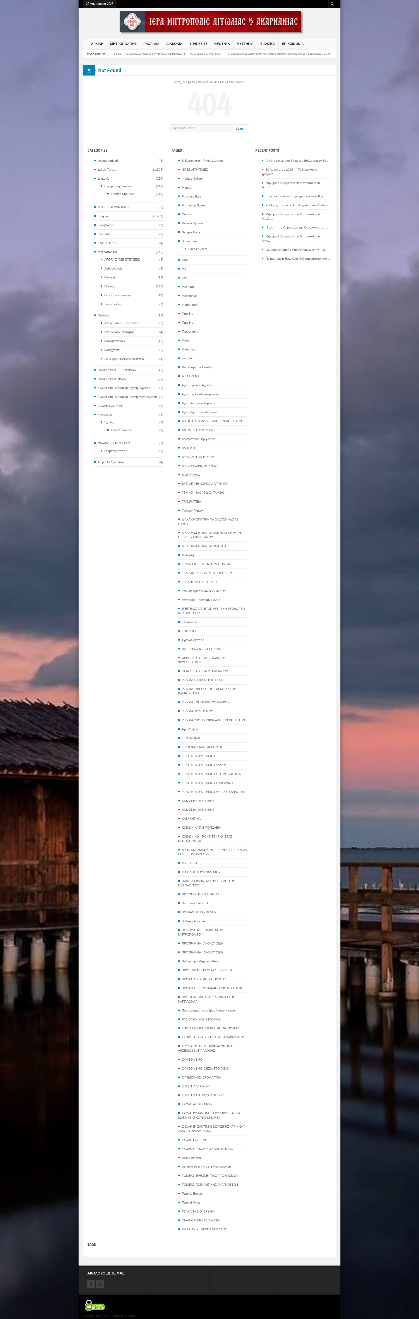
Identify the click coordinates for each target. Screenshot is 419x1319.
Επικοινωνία (190, 622)
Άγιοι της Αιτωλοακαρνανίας (201, 394)
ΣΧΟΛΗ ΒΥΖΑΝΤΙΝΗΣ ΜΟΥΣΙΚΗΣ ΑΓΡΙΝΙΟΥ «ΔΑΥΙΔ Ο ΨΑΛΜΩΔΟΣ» (211, 1129)
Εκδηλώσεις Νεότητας (119, 332)
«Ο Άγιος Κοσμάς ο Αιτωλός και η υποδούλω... (298, 205)
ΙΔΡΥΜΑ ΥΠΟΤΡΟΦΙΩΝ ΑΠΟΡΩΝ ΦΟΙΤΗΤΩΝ (213, 720)
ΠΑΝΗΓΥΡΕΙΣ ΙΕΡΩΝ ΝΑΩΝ (117, 370)
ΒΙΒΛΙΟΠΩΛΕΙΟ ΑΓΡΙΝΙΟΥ (200, 465)
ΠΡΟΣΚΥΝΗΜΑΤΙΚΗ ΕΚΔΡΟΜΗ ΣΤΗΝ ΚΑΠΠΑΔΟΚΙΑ (206, 999)
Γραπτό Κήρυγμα (122, 194)
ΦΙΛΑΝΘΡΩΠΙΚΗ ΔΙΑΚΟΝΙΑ (201, 1220)
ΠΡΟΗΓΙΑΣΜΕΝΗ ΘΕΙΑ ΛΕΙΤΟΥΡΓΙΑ (207, 970)
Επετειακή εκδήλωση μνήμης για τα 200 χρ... (296, 196)
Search (241, 128)
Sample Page (191, 232)
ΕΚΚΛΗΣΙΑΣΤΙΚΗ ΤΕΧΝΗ (199, 582)
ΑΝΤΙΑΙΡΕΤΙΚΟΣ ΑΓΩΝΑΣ (199, 430)
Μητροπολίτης (108, 252)
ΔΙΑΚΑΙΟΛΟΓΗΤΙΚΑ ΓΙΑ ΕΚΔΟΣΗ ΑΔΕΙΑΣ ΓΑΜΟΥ (208, 522)
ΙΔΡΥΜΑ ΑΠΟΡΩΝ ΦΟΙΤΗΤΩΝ (202, 680)
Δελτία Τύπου (107, 169)
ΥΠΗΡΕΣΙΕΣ (198, 44)
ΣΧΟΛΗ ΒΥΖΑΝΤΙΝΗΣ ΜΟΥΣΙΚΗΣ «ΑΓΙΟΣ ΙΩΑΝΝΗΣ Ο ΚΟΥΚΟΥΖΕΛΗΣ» (209, 1115)
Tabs (185, 260)
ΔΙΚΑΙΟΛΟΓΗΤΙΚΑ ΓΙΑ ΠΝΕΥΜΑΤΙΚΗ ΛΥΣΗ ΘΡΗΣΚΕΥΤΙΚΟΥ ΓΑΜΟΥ (209, 535)
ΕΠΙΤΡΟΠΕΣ (190, 631)
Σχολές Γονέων (121, 430)
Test (184, 278)
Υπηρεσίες (105, 414)
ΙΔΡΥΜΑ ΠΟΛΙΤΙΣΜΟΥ (197, 711)
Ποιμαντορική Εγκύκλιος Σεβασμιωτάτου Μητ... (298, 258)
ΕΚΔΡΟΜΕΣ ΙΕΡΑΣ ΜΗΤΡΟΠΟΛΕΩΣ (207, 573)
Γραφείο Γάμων (192, 510)
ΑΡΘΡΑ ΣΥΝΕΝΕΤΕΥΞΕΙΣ (122, 259)
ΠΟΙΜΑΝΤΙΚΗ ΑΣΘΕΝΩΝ (199, 912)
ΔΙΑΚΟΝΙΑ (174, 44)
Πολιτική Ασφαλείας (195, 921)
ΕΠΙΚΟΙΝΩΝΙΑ (293, 44)
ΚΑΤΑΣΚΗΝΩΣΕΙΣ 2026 (198, 800)
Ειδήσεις (103, 216)
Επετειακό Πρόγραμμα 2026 (201, 599)
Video (186, 340)
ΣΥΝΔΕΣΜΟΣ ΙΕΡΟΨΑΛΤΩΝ (202, 1077)
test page (188, 287)
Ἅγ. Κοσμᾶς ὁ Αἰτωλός (197, 367)
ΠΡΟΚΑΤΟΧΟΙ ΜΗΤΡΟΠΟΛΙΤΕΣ (204, 979)
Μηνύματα (111, 286)
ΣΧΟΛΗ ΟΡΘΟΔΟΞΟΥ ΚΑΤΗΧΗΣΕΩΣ (208, 1149)
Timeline (187, 313)
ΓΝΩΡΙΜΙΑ (151, 44)
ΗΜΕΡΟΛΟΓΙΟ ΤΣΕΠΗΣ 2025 (202, 649)
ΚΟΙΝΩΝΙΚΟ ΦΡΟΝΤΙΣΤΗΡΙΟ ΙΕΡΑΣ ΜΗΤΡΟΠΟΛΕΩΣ (205, 839)
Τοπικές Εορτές (192, 1193)
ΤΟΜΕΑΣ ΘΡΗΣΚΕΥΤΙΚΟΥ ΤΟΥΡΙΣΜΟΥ (210, 1175)
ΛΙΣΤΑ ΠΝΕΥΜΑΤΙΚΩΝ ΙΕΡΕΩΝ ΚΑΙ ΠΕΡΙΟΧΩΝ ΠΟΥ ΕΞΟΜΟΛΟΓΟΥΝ (212, 852)
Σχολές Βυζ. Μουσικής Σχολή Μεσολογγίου (127, 396)
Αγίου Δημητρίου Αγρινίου (199, 412)
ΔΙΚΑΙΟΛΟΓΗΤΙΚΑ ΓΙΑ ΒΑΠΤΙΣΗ (204, 546)
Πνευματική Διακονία (118, 186)
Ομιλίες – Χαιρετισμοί (118, 295)
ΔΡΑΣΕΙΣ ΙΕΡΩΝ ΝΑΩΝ (114, 207)
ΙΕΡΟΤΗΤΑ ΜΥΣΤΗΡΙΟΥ (198, 756)
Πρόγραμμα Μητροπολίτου (200, 961)
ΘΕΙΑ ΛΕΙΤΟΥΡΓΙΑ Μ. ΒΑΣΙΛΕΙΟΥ (205, 671)
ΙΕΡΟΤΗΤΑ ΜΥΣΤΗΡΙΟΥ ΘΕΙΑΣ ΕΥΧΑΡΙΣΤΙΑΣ (214, 791)
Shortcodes (189, 241)
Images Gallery (192, 178)
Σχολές (109, 422)
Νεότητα (103, 315)
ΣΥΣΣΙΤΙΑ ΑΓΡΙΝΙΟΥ (196, 1086)
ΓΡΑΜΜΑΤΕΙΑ (191, 501)
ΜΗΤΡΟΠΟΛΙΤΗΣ (123, 44)
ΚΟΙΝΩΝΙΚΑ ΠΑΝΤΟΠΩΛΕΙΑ (201, 827)
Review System (192, 223)
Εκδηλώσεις (106, 225)
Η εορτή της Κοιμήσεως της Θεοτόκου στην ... (297, 227)
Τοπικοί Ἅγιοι (191, 1202)
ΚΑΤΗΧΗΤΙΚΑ (107, 243)
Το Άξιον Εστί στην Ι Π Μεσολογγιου (206, 1166)
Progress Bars (191, 196)
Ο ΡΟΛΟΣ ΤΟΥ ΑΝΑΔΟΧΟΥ (201, 872)
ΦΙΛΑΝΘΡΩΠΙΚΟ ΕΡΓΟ (114, 443)
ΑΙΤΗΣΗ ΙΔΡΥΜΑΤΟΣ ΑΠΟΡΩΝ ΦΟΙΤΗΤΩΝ (212, 421)
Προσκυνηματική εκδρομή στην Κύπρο (208, 1010)
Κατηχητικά (112, 350)
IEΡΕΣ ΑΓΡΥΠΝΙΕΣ (195, 169)
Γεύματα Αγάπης (115, 451)
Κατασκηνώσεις (115, 341)
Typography (190, 331)
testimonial (189, 295)
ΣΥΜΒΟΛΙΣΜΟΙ (192, 1059)
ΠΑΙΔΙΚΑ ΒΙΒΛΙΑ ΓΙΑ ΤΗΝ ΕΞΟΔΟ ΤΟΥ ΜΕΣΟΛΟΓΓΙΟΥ (206, 883)
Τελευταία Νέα (191, 1157)
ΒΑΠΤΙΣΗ (188, 448)
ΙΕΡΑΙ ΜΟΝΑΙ (191, 738)
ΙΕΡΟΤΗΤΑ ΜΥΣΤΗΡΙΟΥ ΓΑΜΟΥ (204, 765)
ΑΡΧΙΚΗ (97, 44)
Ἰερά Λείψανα (190, 729)
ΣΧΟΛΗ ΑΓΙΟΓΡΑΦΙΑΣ (197, 1104)
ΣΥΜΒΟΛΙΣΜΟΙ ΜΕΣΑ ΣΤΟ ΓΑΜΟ (205, 1068)
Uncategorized (108, 160)
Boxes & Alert (197, 249)
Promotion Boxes (193, 205)
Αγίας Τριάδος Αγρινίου (197, 385)
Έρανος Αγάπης (193, 640)
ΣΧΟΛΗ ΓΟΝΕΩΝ (110, 405)
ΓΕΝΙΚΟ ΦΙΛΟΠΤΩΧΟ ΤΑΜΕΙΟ (203, 492)
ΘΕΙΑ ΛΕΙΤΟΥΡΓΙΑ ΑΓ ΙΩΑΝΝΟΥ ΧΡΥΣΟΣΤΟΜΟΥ (202, 660)
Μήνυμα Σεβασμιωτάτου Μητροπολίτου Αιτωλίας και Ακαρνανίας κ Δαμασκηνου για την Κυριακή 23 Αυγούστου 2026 (226, 54)
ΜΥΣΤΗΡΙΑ (245, 44)
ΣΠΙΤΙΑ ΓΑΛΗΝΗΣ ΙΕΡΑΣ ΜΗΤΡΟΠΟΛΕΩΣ (211, 1028)
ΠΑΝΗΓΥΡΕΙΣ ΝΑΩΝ (112, 379)
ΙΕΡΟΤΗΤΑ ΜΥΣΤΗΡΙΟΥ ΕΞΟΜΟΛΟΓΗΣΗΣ (212, 774)
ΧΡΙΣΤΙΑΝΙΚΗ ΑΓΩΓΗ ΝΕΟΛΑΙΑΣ (204, 1229)
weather (187, 358)
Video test (189, 349)
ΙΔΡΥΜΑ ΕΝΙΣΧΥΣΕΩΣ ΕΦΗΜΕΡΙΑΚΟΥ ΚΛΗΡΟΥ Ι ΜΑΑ (207, 691)
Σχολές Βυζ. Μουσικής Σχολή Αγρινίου (124, 388)
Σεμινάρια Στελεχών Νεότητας (124, 359)
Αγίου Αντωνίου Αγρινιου (198, 403)
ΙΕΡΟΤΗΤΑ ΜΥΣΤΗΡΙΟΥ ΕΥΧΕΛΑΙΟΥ (207, 783)
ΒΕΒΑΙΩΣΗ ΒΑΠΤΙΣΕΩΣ (198, 457)
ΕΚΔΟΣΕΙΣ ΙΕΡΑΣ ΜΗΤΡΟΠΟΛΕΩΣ (206, 564)
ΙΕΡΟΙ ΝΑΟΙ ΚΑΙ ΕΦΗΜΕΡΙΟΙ (202, 747)
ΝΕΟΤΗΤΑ (222, 44)
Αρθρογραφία (113, 268)
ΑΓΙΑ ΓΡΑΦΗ (190, 376)
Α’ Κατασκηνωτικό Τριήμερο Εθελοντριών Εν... (297, 160)
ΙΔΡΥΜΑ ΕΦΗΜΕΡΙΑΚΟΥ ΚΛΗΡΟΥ (205, 702)
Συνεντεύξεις (113, 304)
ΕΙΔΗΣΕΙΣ (267, 44)
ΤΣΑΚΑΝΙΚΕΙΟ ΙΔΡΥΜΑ (198, 1211)
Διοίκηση (188, 555)
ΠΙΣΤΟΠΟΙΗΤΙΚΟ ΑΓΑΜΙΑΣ (201, 894)
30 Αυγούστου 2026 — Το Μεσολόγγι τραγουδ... (289, 172)
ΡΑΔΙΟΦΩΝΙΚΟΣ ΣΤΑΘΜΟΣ (201, 1019)
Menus (186, 187)
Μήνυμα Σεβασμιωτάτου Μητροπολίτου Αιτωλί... (291, 185)
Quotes (187, 214)
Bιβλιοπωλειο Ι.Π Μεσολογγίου (203, 160)
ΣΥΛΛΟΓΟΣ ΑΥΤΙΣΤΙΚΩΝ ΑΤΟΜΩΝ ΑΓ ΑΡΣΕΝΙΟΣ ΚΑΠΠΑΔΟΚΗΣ (206, 1048)
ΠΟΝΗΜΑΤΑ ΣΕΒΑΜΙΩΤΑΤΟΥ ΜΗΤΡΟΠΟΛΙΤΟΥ (200, 932)
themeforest (190, 304)
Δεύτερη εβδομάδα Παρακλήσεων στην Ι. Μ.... (297, 249)
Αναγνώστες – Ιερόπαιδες (121, 323)
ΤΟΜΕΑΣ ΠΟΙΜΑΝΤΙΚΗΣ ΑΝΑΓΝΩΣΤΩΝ (210, 1184)
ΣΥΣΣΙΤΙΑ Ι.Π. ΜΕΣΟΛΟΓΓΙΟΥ (203, 1095)
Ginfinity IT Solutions (125, 1316)
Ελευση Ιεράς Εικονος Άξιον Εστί (204, 591)
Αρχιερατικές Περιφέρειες (198, 439)
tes (184, 269)
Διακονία (103, 178)
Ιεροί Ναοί (104, 234)
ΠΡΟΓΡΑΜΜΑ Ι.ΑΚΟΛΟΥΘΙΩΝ (202, 943)
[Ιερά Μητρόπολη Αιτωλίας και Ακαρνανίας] (209, 22)
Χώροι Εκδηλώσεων (111, 462)
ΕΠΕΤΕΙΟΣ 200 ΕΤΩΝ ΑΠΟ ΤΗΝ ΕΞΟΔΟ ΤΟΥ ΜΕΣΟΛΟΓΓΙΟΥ (212, 611)
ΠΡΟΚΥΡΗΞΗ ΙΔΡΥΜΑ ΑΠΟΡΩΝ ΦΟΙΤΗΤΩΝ (212, 988)
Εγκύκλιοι (110, 277)
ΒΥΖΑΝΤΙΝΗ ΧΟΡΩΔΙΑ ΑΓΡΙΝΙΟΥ (205, 483)
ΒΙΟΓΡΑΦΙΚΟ (191, 474)
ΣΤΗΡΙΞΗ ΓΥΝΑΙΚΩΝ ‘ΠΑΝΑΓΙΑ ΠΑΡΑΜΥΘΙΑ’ (213, 1037)
